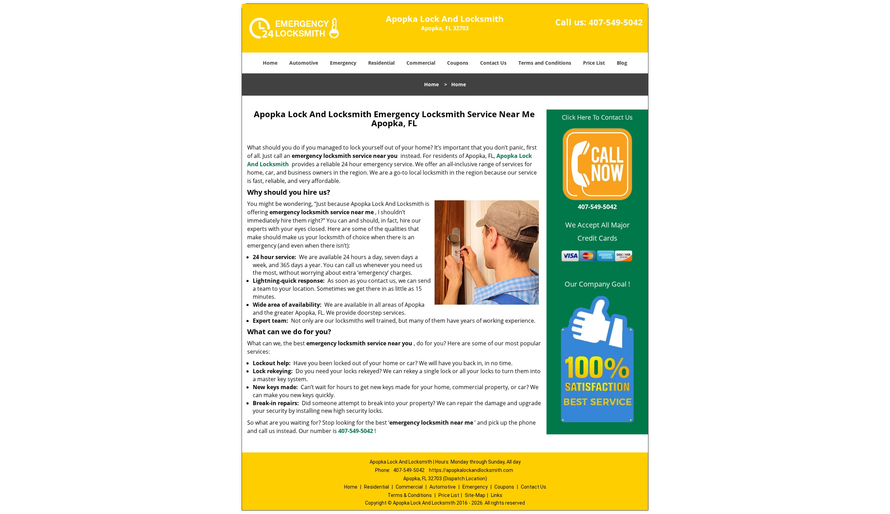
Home (270, 62)
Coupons (457, 62)
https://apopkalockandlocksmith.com (471, 470)
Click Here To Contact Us (597, 117)
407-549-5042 (616, 22)
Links (496, 495)
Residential (381, 62)
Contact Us (493, 62)
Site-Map (475, 495)
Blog (622, 62)
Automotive (303, 62)
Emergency (343, 62)
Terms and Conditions (544, 62)
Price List (594, 62)
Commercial (420, 62)
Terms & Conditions (410, 495)
